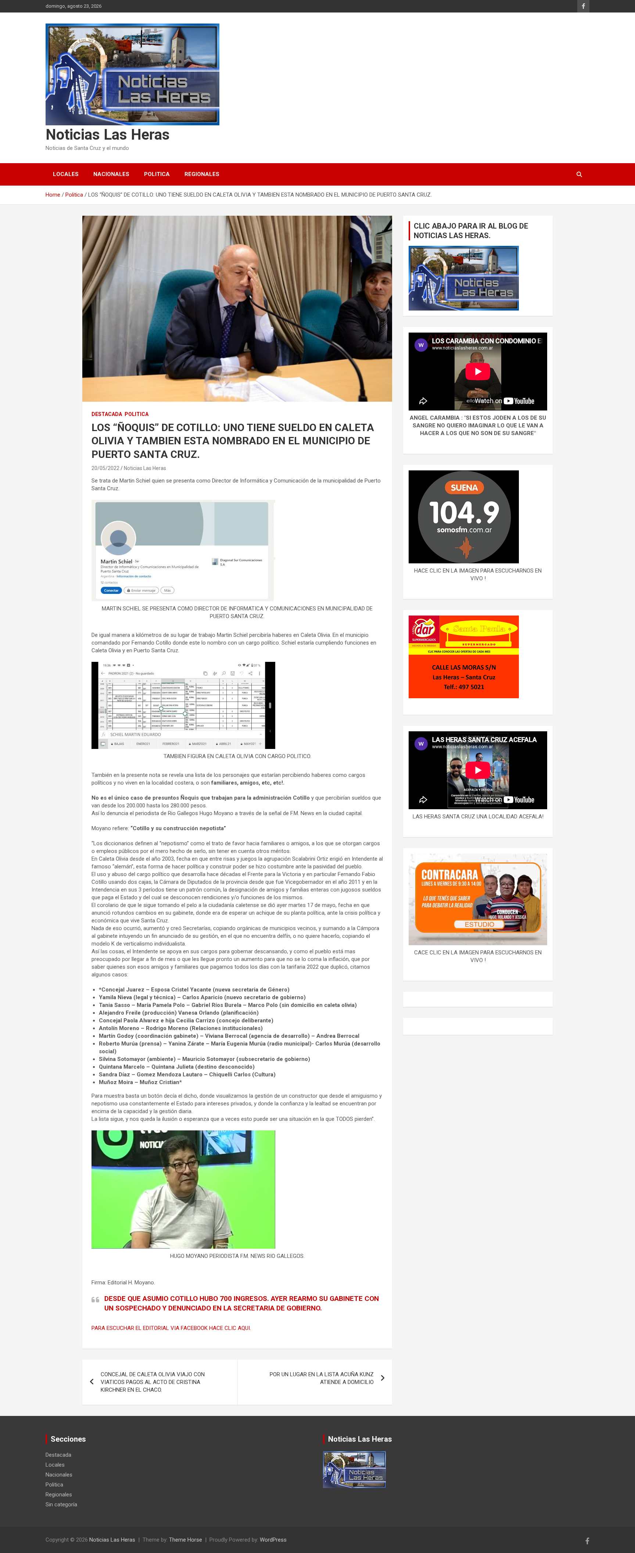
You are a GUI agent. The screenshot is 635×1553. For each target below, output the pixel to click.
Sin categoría (61, 1504)
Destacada (107, 414)
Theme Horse (185, 1539)
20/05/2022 (105, 468)
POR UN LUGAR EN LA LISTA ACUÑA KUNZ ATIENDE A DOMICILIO (322, 1378)
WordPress (273, 1539)
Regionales (201, 174)
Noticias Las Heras (108, 134)
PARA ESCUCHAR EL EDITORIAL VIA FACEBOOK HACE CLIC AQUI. (171, 1328)
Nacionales (111, 174)
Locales (66, 174)
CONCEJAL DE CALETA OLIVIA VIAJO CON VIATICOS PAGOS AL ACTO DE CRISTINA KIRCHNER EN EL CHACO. (153, 1382)
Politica (157, 174)
